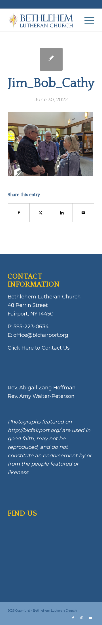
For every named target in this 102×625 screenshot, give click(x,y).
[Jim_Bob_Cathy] (51, 59)
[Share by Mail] (83, 213)
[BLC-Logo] (42, 20)
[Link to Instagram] (81, 618)
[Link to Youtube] (90, 618)
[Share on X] (40, 213)
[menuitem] (86, 20)
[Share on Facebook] (18, 213)
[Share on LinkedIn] (62, 213)
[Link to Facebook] (73, 618)
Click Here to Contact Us (39, 348)
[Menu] (86, 20)
